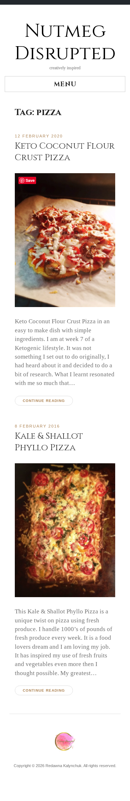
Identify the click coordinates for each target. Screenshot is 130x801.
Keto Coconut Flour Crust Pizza (64, 151)
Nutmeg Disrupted (65, 42)
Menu (65, 84)
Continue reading (44, 401)
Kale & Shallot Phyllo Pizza (49, 442)
